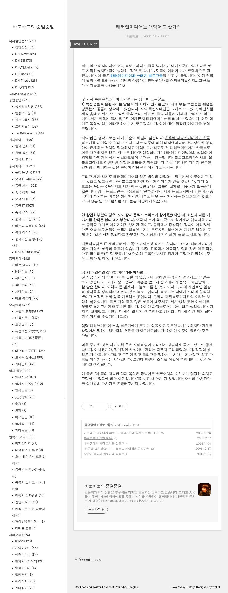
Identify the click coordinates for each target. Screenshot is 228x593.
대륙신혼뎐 (26, 318)
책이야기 (24, 581)
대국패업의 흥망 (28, 450)
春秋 (20, 403)
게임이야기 (26, 548)
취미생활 (19, 535)
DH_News (25, 54)
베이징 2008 (27, 252)
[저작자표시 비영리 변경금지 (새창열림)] (134, 406)
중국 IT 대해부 (28, 179)
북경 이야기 (26, 232)
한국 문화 (24, 146)
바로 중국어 (26, 265)
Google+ (133, 587)
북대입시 (24, 278)
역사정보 (24, 423)
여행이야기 (26, 554)
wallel (216, 587)
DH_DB (23, 60)
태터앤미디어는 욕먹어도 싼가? (147, 26)
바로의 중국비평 (29, 225)
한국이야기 (21, 140)
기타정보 (24, 291)
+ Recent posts (88, 559)
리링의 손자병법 (29, 495)
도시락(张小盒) (28, 357)
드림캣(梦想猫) (28, 311)
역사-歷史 (20, 370)
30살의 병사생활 (23, 94)
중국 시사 (25, 185)
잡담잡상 (24, 47)
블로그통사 (26, 119)
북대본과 (24, 285)
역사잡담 (25, 377)
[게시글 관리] (104, 406)
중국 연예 (24, 199)
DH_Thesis (25, 80)
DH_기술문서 (26, 67)
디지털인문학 (22, 41)
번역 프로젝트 (22, 437)
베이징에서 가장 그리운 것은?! (104, 443)
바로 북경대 (26, 298)
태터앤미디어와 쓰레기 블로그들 (137, 75)
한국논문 (23, 390)
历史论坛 (24, 397)
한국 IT (23, 159)
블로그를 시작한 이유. (98, 438)
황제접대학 (25, 443)
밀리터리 (23, 574)
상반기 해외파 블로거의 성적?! (104, 453)
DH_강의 (24, 87)
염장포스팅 (25, 113)
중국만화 (19, 305)
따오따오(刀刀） (29, 350)
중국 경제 (24, 192)
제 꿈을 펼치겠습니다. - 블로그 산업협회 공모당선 (116, 448)
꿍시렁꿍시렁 (28, 106)
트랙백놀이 (26, 126)
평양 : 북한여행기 (29, 521)
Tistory (190, 587)
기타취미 (24, 588)
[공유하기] (98, 406)
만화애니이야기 (28, 561)
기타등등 (24, 430)
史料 (20, 410)
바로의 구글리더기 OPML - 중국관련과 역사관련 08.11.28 (121, 433)
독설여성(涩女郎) (30, 331)
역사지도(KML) (28, 383)
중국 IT (24, 205)
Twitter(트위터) (29, 133)
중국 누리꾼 (27, 219)
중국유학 (19, 258)
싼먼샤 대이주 (26, 502)
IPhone (23, 541)
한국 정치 (24, 152)
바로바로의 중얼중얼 (33, 26)
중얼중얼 (20, 100)
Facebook (108, 587)
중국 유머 (24, 212)
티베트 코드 (25, 528)
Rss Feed (80, 587)
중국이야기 (22, 166)
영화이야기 (25, 568)
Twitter (96, 587)
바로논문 (24, 417)
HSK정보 (24, 271)
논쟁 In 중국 (27, 172)
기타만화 (24, 364)
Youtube (121, 587)
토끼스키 (24, 324)
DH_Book (23, 74)
